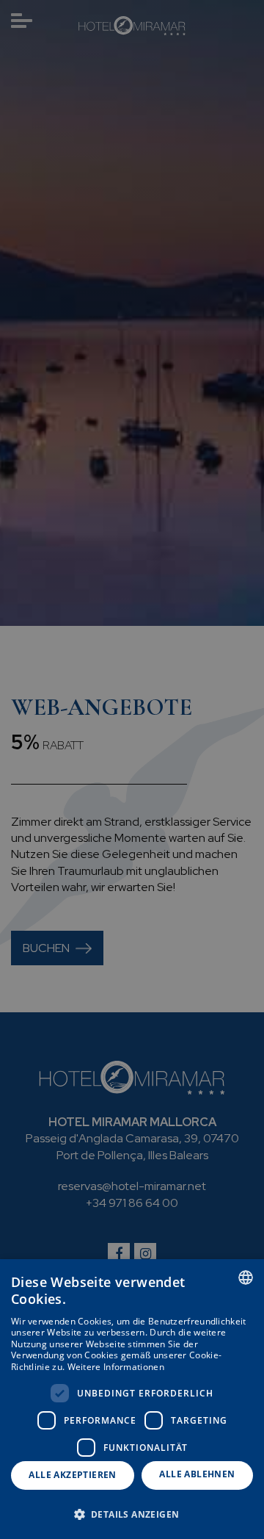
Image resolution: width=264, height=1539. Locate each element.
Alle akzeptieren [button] (72, 1474)
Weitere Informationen (115, 1366)
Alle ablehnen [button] (197, 1474)
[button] (132, 1513)
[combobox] (245, 1277)
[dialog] (132, 1399)
